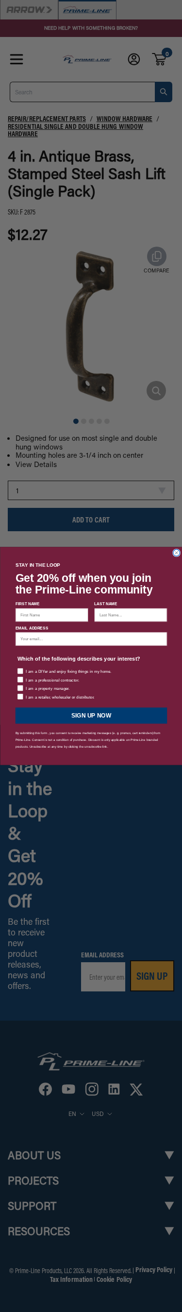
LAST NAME (105, 604)
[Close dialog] (176, 552)
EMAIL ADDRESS (31, 628)
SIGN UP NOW (91, 715)
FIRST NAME (27, 604)
